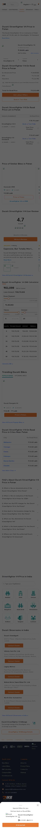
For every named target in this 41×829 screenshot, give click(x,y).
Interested (20, 825)
